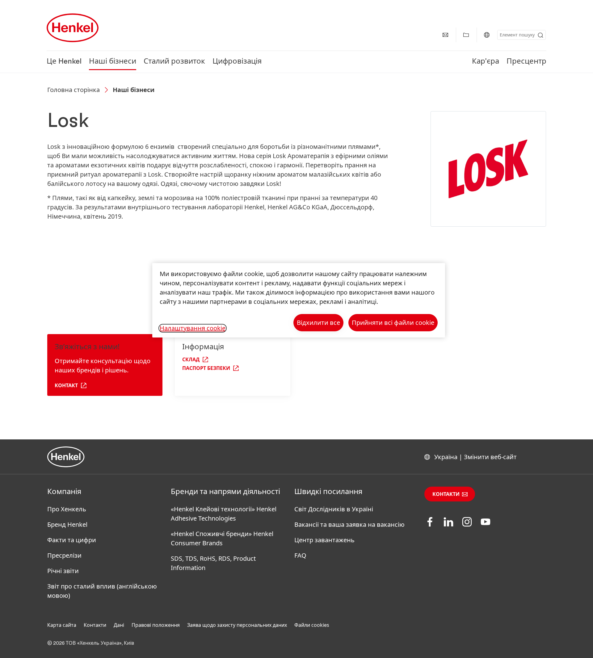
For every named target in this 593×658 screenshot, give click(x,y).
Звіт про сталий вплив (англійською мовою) (102, 591)
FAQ (300, 555)
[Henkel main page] (73, 27)
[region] (298, 300)
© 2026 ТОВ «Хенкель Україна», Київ (90, 643)
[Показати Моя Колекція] (466, 34)
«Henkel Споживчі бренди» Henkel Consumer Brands (222, 538)
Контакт (66, 385)
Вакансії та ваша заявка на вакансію (349, 524)
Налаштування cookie (192, 328)
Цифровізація (237, 61)
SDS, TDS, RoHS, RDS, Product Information (213, 563)
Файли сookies (311, 625)
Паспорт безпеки (206, 368)
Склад (191, 359)
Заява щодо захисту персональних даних (237, 625)
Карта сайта (61, 625)
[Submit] (540, 35)
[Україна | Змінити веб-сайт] (486, 34)
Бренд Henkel (67, 524)
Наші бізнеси (112, 61)
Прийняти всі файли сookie (393, 322)
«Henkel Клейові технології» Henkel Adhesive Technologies (223, 513)
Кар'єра (485, 61)
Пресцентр (526, 61)
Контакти (446, 494)
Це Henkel (64, 61)
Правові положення (156, 625)
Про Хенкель (66, 509)
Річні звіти (63, 571)
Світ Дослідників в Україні (333, 509)
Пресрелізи (64, 555)
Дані (119, 625)
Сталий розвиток (174, 61)
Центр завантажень (324, 540)
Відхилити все (318, 322)
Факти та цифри (71, 540)
